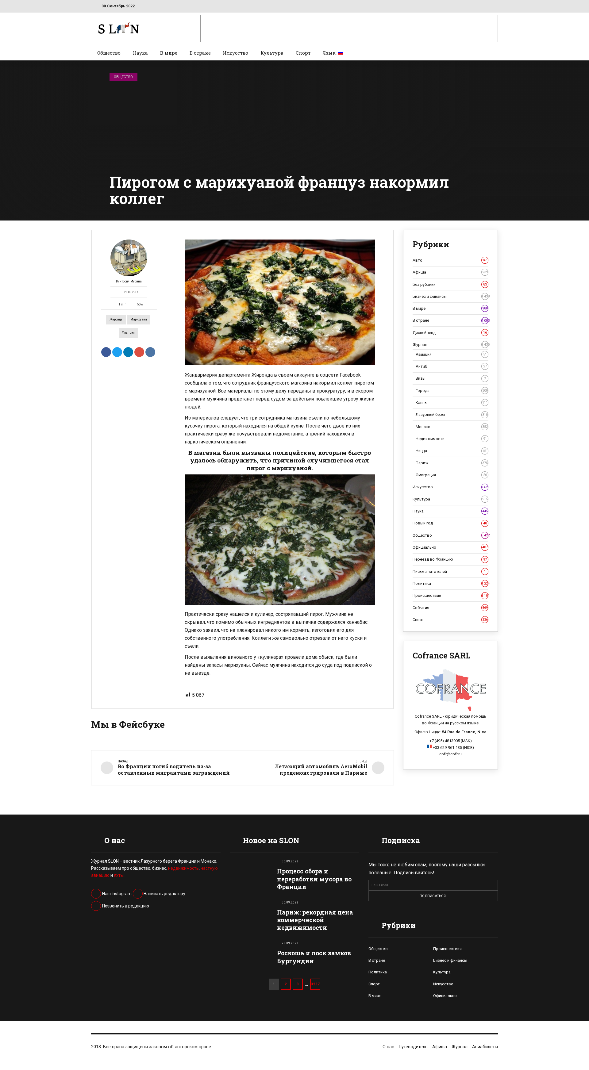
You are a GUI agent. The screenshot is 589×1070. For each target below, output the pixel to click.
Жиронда (116, 319)
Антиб (451, 366)
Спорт (303, 53)
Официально (450, 547)
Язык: (330, 53)
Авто (450, 260)
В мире (168, 53)
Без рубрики (450, 284)
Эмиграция (451, 475)
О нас (388, 1046)
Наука (140, 53)
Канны (452, 402)
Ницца (452, 450)
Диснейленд (450, 332)
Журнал (450, 344)
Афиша (450, 272)
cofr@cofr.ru (450, 754)
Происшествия (450, 595)
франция (128, 333)
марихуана (138, 319)
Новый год (450, 523)
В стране (200, 53)
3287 (315, 984)
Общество (109, 53)
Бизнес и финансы (450, 296)
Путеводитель (413, 1046)
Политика (450, 583)
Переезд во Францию (450, 559)
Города (452, 390)
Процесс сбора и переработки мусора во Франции (314, 878)
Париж (452, 463)
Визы (451, 378)
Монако (452, 426)
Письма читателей (449, 571)
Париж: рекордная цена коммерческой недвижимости (315, 919)
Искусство (235, 53)
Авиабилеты (485, 1046)
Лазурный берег (452, 414)
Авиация (451, 354)
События (450, 607)
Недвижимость (451, 438)
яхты (119, 875)
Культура (271, 53)
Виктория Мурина (129, 281)
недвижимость (183, 868)
